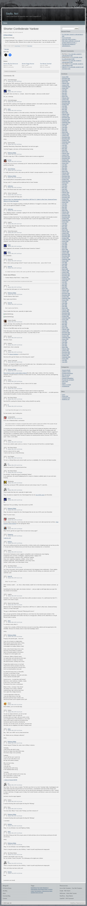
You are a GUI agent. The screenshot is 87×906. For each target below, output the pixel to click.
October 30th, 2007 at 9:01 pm (15, 101)
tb (8, 404)
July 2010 (64, 223)
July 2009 (64, 243)
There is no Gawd (66, 384)
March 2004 (65, 347)
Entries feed (65, 396)
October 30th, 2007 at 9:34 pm (15, 170)
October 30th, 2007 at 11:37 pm (15, 743)
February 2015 (65, 133)
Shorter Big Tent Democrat (11, 63)
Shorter (64, 383)
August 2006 (65, 300)
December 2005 (66, 313)
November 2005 (66, 314)
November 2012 (66, 177)
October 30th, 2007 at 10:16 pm (15, 294)
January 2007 (65, 291)
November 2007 (66, 275)
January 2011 (65, 213)
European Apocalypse (67, 373)
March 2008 (65, 269)
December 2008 (66, 254)
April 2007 (64, 287)
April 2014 (64, 150)
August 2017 (65, 88)
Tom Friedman (37, 891)
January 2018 (65, 85)
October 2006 (65, 296)
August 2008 (65, 261)
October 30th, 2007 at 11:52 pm (15, 815)
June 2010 (64, 225)
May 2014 (64, 148)
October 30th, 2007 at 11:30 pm (15, 704)
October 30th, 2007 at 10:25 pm (15, 321)
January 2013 (65, 174)
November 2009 (66, 236)
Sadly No (64, 67)
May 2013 (64, 168)
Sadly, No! (12, 13)
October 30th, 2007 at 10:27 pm (15, 337)
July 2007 (64, 282)
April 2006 (64, 306)
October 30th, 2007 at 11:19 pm (15, 595)
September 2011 (66, 200)
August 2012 (65, 182)
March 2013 (65, 171)
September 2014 (66, 142)
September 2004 (66, 337)
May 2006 (64, 305)
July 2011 (64, 204)
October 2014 (65, 140)
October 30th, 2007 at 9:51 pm (15, 260)
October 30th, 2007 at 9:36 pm (15, 187)
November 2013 (66, 158)
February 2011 (65, 212)
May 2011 (64, 207)
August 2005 (65, 319)
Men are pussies (66, 375)
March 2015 (65, 132)
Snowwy (10, 871)
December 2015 (66, 117)
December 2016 (66, 101)
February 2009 (65, 251)
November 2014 (66, 138)
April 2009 (64, 247)
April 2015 (64, 130)
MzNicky (10, 541)
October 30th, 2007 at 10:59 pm (15, 543)
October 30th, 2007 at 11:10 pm (15, 551)
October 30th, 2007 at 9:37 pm (15, 194)
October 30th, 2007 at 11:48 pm (15, 808)
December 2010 (66, 215)
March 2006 (65, 308)
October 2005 (65, 316)
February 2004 (65, 349)
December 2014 (66, 137)
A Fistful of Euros (7, 888)
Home (5, 23)
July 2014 (64, 145)
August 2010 (65, 221)
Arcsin (83, 903)
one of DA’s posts (40, 495)
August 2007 (65, 280)
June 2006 (64, 303)
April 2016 (64, 111)
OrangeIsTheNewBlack (67, 378)
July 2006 (64, 301)
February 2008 (65, 270)
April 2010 (64, 228)
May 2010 (64, 226)
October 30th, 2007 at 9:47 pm (15, 223)
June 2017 (64, 91)
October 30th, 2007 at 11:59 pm (15, 833)
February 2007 (65, 290)
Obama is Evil (65, 376)
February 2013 (65, 173)
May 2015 (64, 129)
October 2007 (65, 277)
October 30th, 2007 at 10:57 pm (15, 500)
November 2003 (66, 353)
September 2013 (66, 161)
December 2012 (66, 176)
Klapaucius (10, 534)
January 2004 (65, 350)
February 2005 (65, 329)
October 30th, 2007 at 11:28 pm (15, 636)
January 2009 (65, 252)
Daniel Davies (17, 45)
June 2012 (64, 186)
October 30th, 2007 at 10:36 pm (15, 381)
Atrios (4, 893)
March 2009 (65, 249)
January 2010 (65, 233)
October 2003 (65, 355)
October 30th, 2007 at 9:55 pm (15, 287)
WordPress (62, 896)
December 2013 (66, 156)
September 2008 (66, 259)
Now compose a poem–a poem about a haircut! (15, 373)
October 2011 (65, 199)
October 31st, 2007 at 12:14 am (15, 854)
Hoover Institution (13, 354)
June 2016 (64, 107)
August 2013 (65, 163)
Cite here (6, 49)
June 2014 (64, 147)
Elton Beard (29, 45)
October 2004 (65, 336)
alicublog (5, 890)
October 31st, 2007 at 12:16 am (15, 863)
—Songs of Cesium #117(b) (10, 780)
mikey (9, 109)
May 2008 (64, 265)
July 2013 (64, 164)
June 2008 (64, 264)
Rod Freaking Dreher (43, 889)
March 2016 (65, 112)
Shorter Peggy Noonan (28, 63)
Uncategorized (65, 386)
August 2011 (65, 202)
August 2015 (65, 124)
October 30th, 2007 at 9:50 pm (15, 253)
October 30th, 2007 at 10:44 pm (15, 449)
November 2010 (66, 217)
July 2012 (64, 184)
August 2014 (65, 143)
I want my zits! (7, 538)
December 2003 (66, 352)
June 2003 (64, 362)
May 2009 (64, 246)
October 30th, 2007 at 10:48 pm (15, 472)
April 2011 (64, 208)
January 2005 (65, 331)
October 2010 (65, 218)
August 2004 (65, 339)
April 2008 (64, 267)
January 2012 (65, 194)
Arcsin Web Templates (65, 888)
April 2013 (64, 169)
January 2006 (65, 311)
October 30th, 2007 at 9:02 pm (15, 110)
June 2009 (64, 244)
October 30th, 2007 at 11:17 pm (15, 577)
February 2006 (65, 309)
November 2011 (66, 197)
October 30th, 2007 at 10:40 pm (15, 399)
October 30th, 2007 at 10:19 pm (15, 304)
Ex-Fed (9, 160)
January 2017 (65, 99)
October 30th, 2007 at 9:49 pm (15, 246)
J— (8, 463)
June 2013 (64, 166)
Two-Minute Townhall (45, 63)
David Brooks (34, 887)
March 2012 (65, 191)
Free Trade (39, 887)
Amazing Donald (66, 370)
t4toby (9, 90)
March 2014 (65, 151)
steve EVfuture (11, 168)
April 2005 (64, 326)
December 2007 (66, 274)
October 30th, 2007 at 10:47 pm (15, 458)
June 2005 (64, 322)
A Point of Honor (8, 35)
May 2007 (64, 285)
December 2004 (66, 332)
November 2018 (66, 80)
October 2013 (65, 160)
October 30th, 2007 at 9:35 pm (15, 177)
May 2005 (64, 324)
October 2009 (65, 238)
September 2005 (66, 318)
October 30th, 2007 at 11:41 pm (15, 801)
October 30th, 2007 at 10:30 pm (15, 344)
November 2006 (66, 295)
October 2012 (65, 179)
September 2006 (66, 298)
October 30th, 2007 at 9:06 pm (15, 144)
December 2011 (66, 195)
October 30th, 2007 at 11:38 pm (15, 785)
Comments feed (66, 397)
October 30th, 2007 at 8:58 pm (15, 91)
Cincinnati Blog (6, 896)
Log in (63, 394)
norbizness (10, 186)
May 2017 (64, 93)
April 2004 (64, 345)
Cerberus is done (66, 371)
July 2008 (64, 262)
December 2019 (66, 78)
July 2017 (64, 89)
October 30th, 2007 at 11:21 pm (15, 622)
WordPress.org (65, 399)
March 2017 (65, 96)
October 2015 (65, 120)
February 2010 (65, 231)
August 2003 (65, 358)
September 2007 (66, 278)
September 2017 (66, 86)
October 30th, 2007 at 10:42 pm (15, 406)
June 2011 (64, 205)
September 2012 (66, 181)
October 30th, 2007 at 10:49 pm (15, 482)
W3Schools (62, 893)
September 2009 (66, 239)
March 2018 (65, 81)
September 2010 (66, 220)
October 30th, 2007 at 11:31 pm (15, 711)
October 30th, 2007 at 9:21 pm (15, 154)
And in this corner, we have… (69, 39)
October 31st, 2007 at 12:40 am (15, 873)
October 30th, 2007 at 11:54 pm (15, 825)
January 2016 (65, 116)
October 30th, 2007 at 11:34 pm (15, 730)
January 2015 (65, 135)
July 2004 (64, 340)
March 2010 (65, 230)
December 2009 (66, 234)
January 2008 (65, 272)
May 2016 (64, 109)
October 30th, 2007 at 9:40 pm (15, 210)
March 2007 (65, 288)
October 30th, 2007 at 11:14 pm (15, 567)
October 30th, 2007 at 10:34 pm (15, 362)
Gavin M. (10, 266)
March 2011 (65, 210)
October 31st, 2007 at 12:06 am (15, 844)
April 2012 (64, 189)
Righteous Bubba (12, 152)
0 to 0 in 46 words (66, 37)
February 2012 (65, 192)
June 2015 (64, 127)
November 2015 (66, 119)
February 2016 (65, 114)
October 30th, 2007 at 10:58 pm (15, 519)
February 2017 (65, 98)
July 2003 (64, 360)
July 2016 (64, 106)
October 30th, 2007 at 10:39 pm (15, 388)
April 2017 (64, 94)
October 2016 (65, 104)
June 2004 (64, 342)
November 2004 (66, 334)
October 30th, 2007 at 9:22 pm (15, 161)
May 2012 (64, 187)
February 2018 (65, 83)
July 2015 (64, 125)
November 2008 (66, 256)
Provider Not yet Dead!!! (68, 379)
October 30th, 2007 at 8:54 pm (15, 81)
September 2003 (66, 357)
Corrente (5, 898)
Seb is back (65, 381)
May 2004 (64, 344)
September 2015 (66, 122)
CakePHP (62, 898)
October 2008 (65, 257)
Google (61, 890)
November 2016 (66, 103)
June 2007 (64, 283)
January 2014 (65, 155)
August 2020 (65, 77)
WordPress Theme (75, 903)
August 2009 (65, 241)
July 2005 (64, 321)
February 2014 (65, 153)
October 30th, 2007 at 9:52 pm (15, 268)
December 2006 (66, 293)
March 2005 (65, 327)
